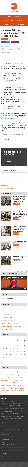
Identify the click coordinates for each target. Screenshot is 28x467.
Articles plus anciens (22, 271)
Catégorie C (19, 375)
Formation (24, 380)
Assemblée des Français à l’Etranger (9, 323)
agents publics (10, 403)
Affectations (13, 371)
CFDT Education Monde (6, 317)
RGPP (6, 388)
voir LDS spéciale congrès (10, 80)
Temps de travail (22, 390)
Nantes (17, 383)
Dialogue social (7, 380)
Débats (17, 380)
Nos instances (4, 179)
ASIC (24, 372)
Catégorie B (12, 375)
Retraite (3, 388)
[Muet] (23, 288)
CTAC (18, 377)
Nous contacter (4, 182)
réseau (22, 388)
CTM (21, 377)
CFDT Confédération (6, 314)
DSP (14, 380)
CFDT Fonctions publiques (7, 311)
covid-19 (12, 377)
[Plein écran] (25, 288)
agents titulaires (16, 372)
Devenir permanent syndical (7, 188)
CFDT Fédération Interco (7, 308)
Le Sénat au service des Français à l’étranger (11, 326)
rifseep (9, 388)
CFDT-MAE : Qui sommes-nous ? (8, 176)
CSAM (16, 377)
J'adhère (9, 161)
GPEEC (2, 383)
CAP (2, 375)
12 (10, 348)
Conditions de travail (4, 377)
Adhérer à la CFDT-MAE (6, 185)
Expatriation (21, 380)
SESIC (17, 390)
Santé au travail (7, 390)
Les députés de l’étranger (7, 329)
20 (13, 351)
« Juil (2, 362)
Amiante (22, 403)
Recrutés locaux (18, 385)
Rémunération (16, 388)
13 (13, 348)
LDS (14, 383)
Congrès (9, 377)
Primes (7, 385)
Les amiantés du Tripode (6, 320)
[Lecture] (3, 288)
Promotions (10, 385)
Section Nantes (13, 390)
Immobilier (9, 383)
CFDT (14, 6)
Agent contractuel (21, 371)
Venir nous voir (4, 449)
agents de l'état (4, 403)
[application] (14, 283)
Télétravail (3, 392)
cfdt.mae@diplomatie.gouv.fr (8, 118)
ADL (2, 371)
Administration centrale (7, 371)
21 (17, 351)
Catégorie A (6, 375)
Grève (6, 383)
